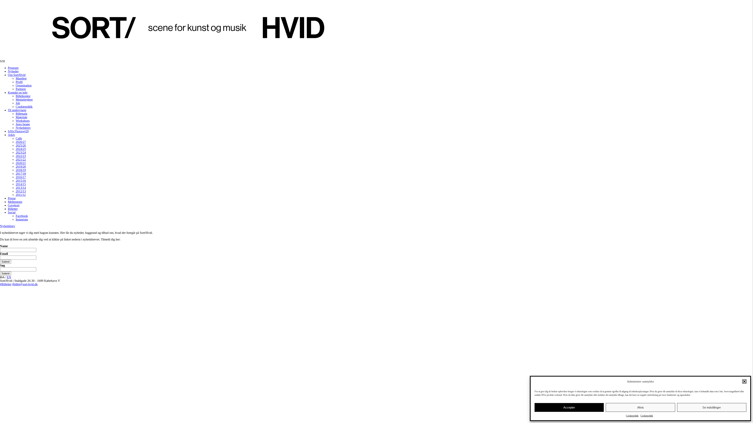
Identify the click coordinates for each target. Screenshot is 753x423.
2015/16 (21, 180)
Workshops (23, 120)
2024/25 (21, 149)
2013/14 (21, 187)
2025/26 (21, 145)
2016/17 (21, 177)
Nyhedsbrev (23, 127)
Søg (2, 265)
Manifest (21, 78)
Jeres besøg (23, 124)
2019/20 (21, 166)
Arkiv (11, 134)
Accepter (569, 407)
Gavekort (13, 205)
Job (18, 103)
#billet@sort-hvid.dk (25, 284)
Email (4, 253)
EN (9, 277)
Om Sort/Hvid (16, 75)
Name (4, 246)
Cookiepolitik (632, 415)
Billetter (13, 209)
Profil (19, 82)
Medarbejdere (24, 99)
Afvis (640, 407)
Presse (12, 198)
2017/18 (21, 173)
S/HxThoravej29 (18, 131)
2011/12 (21, 194)
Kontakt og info (17, 92)
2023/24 (21, 152)
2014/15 (21, 184)
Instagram (22, 219)
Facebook (22, 216)
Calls (19, 138)
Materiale (21, 117)
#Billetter (5, 284)
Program (13, 68)
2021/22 (21, 159)
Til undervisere (17, 110)
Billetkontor (23, 96)
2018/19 (21, 170)
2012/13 (21, 191)
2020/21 (21, 163)
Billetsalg (21, 113)
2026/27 (21, 142)
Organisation (24, 85)
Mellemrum (15, 201)
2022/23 (21, 156)
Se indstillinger (711, 407)
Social (11, 212)
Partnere (21, 89)
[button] (744, 381)
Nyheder (13, 71)
